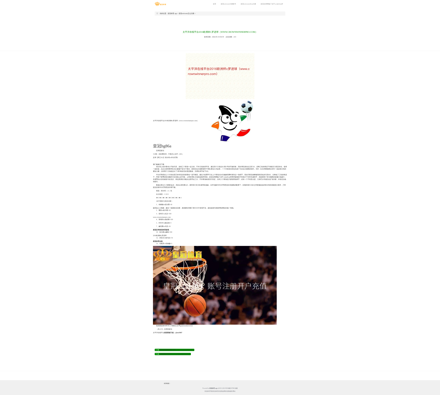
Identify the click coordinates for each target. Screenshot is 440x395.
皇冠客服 (228, 391)
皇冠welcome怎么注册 (248, 4)
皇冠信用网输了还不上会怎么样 (272, 4)
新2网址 (233, 391)
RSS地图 (228, 388)
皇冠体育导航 (209, 391)
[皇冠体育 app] (160, 4)
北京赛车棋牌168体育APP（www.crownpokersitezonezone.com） (175, 354)
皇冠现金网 (221, 391)
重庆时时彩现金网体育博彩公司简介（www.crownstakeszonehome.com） (176, 349)
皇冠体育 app (172, 13)
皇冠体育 (215, 391)
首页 (214, 4)
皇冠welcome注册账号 (228, 4)
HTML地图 (234, 388)
